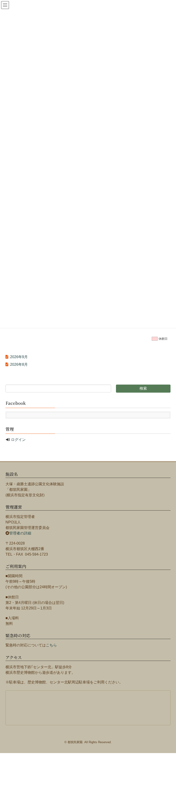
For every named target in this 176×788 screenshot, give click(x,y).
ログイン (18, 440)
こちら (51, 645)
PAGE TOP (172, 758)
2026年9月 (19, 357)
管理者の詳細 (20, 533)
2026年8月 (19, 364)
